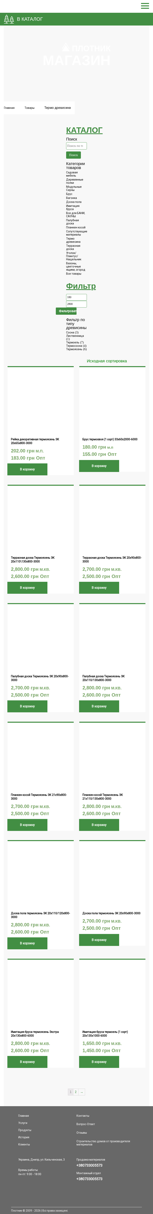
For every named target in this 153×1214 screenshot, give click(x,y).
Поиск (73, 155)
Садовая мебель (72, 174)
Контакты (82, 1115)
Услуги (22, 1123)
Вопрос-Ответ (85, 1124)
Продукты (24, 1130)
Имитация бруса (72, 207)
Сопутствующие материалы (76, 233)
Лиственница (75, 335)
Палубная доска (72, 222)
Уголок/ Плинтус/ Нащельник (73, 256)
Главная (9, 107)
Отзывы (81, 1132)
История (23, 1137)
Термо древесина (73, 240)
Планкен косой (75, 227)
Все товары (73, 273)
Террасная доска (73, 247)
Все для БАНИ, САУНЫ (75, 214)
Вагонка (71, 198)
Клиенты (24, 1144)
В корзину (27, 469)
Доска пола (73, 201)
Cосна (70, 332)
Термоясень (74, 349)
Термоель (72, 342)
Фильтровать (67, 311)
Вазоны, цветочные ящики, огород (75, 266)
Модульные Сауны (74, 188)
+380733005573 (89, 1165)
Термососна (74, 345)
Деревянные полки (74, 181)
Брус (69, 194)
